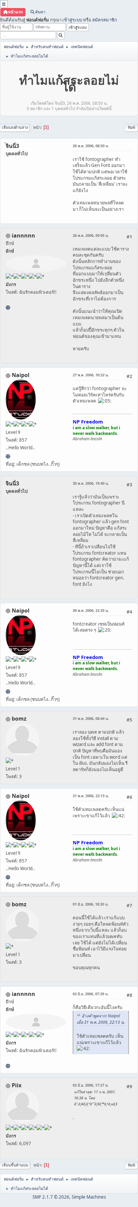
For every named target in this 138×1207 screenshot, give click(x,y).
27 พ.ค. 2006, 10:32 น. (91, 374)
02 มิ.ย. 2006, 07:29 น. (91, 993)
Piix (16, 1085)
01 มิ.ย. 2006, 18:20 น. (91, 904)
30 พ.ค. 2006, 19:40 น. (91, 483)
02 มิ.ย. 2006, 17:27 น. (91, 1085)
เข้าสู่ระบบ (72, 20)
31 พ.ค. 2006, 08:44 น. (91, 718)
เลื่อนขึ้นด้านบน (15, 1165)
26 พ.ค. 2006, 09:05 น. (91, 235)
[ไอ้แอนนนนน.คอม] (8, 307)
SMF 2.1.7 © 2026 (50, 1197)
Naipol (20, 375)
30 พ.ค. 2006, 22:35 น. (91, 610)
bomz (19, 718)
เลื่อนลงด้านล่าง (15, 127)
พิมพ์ (131, 127)
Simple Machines (89, 1197)
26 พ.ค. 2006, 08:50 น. (91, 145)
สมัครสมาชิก (104, 20)
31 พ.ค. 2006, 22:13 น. (91, 795)
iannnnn (23, 235)
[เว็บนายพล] (8, 456)
